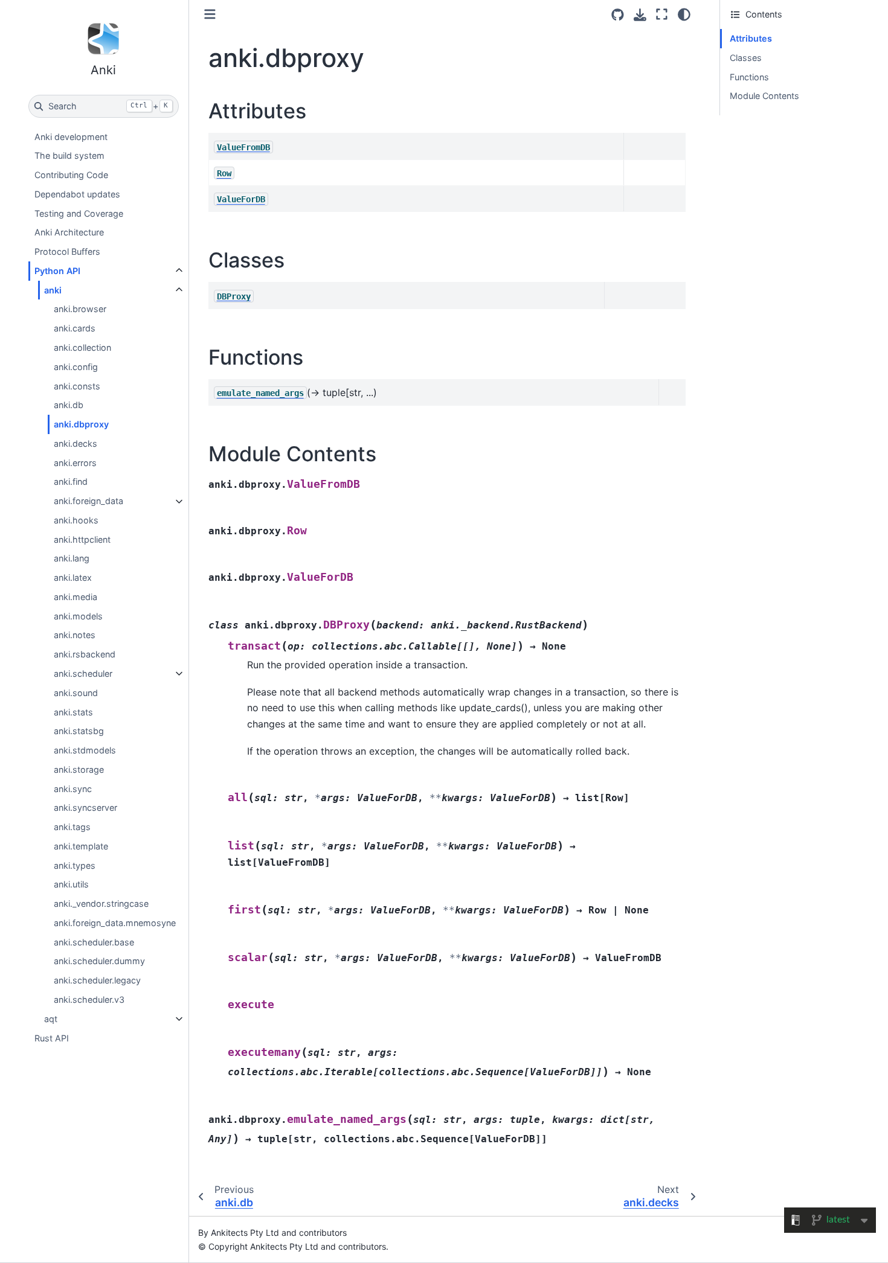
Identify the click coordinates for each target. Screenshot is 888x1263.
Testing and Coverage (78, 213)
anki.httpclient (82, 539)
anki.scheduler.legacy (97, 981)
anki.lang (71, 559)
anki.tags (72, 827)
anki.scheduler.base (94, 942)
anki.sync (73, 789)
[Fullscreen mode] (662, 14)
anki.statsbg (79, 731)
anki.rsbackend (84, 655)
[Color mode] (684, 14)
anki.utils (71, 885)
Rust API (51, 1038)
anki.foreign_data (88, 501)
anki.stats (73, 712)
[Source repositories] (617, 15)
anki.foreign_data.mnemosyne (115, 923)
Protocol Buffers (67, 252)
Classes (746, 58)
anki (53, 290)
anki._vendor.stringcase (101, 904)
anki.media (75, 597)
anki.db (68, 405)
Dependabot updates (77, 194)
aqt (50, 1019)
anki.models (78, 616)
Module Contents (764, 96)
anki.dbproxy (81, 424)
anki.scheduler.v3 (89, 999)
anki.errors (75, 463)
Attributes (751, 38)
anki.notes (74, 635)
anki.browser (80, 309)
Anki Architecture (69, 233)
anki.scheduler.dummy (99, 961)
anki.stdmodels (85, 750)
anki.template (81, 846)
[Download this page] (640, 15)
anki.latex (73, 578)
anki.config (76, 367)
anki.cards (74, 329)
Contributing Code (71, 175)
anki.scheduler (83, 673)
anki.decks (75, 443)
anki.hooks (76, 520)
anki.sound (76, 693)
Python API (57, 271)
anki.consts (77, 386)
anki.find (71, 482)
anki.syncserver (85, 808)
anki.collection (82, 347)
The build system (69, 156)
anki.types (74, 865)
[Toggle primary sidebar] (210, 14)
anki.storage (79, 769)
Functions (749, 77)
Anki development (71, 137)
